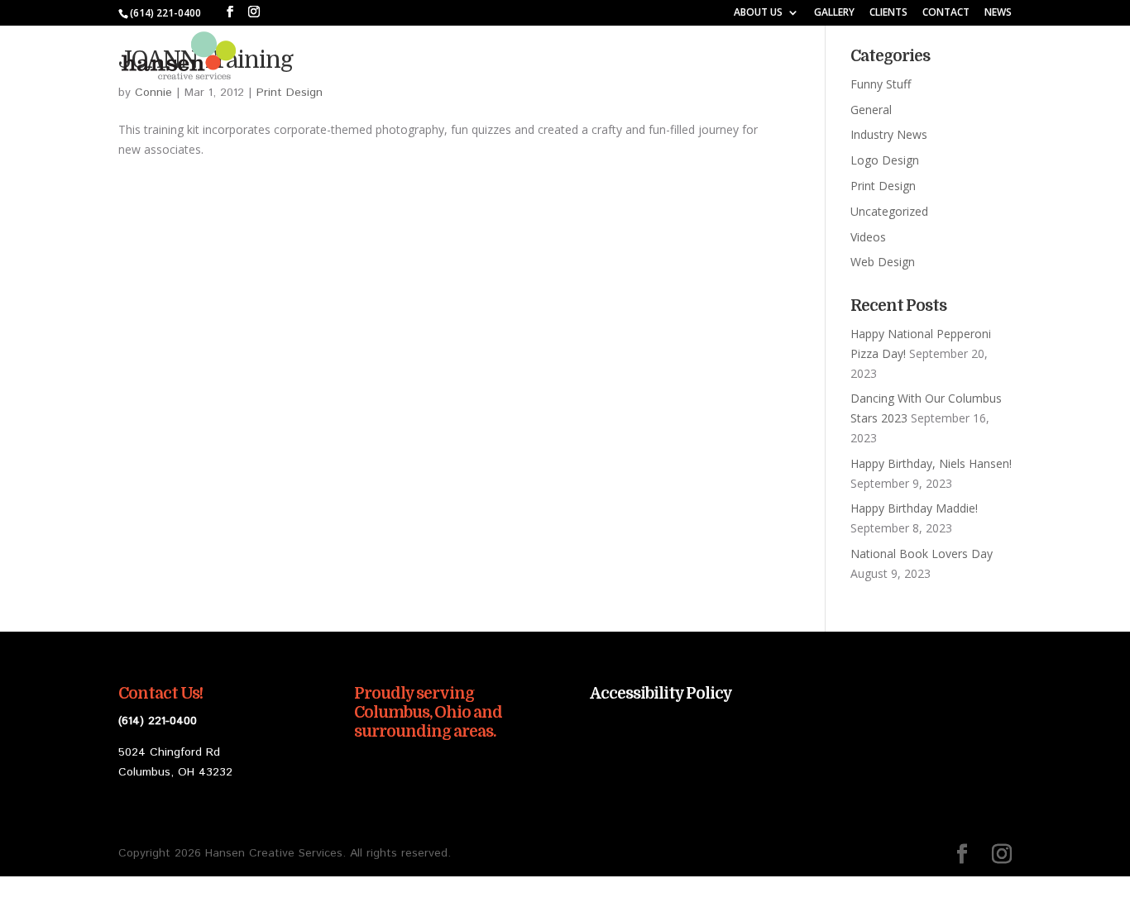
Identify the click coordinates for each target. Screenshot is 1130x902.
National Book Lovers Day (921, 553)
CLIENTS (888, 13)
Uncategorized (889, 211)
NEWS (998, 13)
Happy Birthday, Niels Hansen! (931, 463)
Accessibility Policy (661, 694)
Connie (153, 92)
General (871, 109)
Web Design (882, 262)
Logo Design (884, 160)
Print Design (289, 92)
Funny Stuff (880, 84)
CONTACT (946, 13)
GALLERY (834, 13)
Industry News (888, 134)
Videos (868, 237)
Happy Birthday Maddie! (914, 508)
